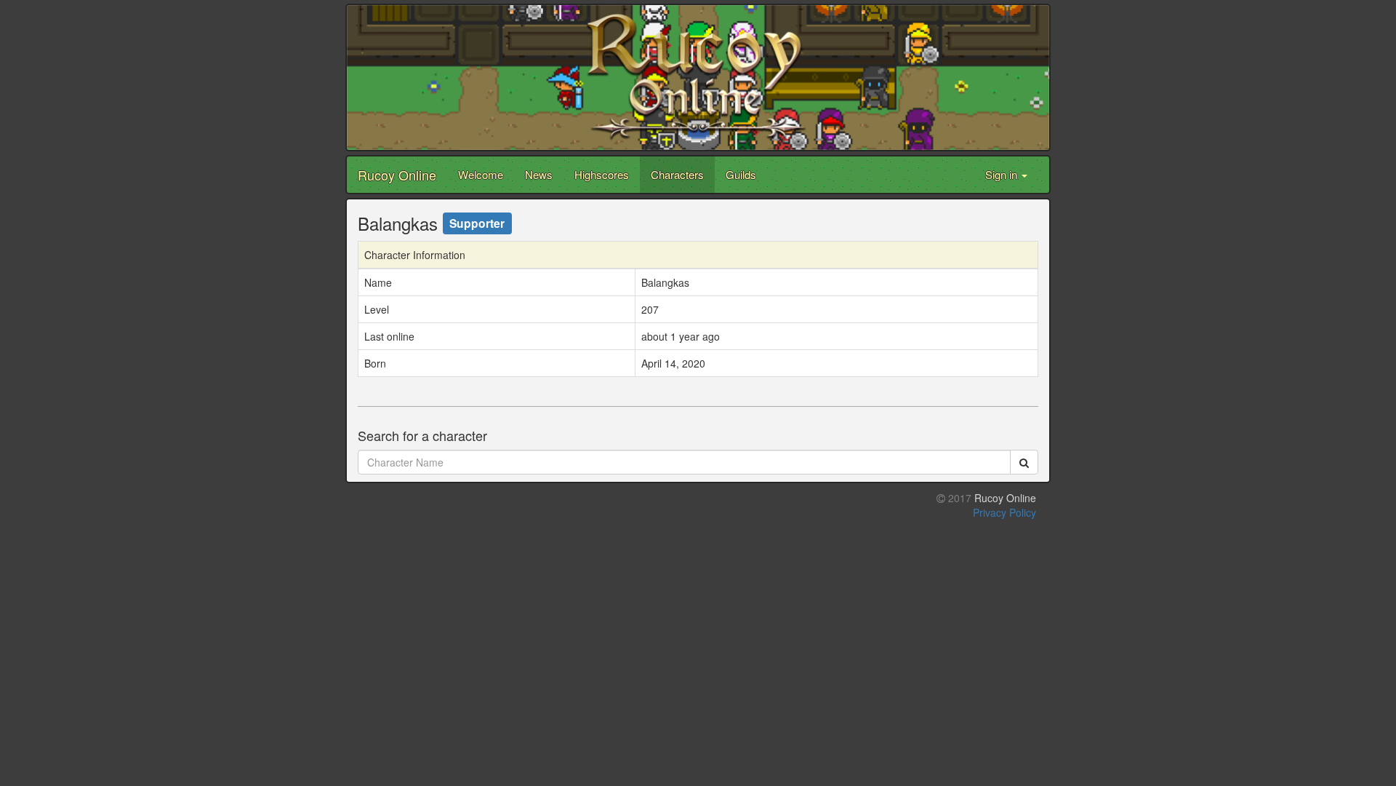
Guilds (741, 174)
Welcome (480, 174)
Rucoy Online (397, 174)
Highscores (601, 174)
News (539, 174)
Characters (677, 174)
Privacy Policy (1004, 512)
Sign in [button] (1002, 174)
